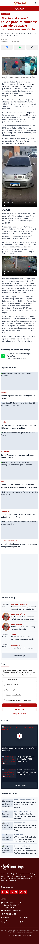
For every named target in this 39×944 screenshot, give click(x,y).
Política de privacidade (14, 935)
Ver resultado (19, 709)
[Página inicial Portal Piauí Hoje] (19, 3)
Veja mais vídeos (20, 785)
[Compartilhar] (32, 47)
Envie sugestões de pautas (16, 358)
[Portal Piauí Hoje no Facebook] (3, 892)
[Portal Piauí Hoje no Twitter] (12, 892)
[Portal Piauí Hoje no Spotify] (25, 892)
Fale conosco (27, 935)
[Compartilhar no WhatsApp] (20, 47)
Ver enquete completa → (20, 714)
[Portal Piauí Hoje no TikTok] (21, 892)
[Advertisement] (19, 573)
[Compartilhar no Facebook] (7, 47)
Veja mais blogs (19, 656)
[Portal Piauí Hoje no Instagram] (7, 892)
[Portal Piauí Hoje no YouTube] (16, 892)
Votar (19, 705)
